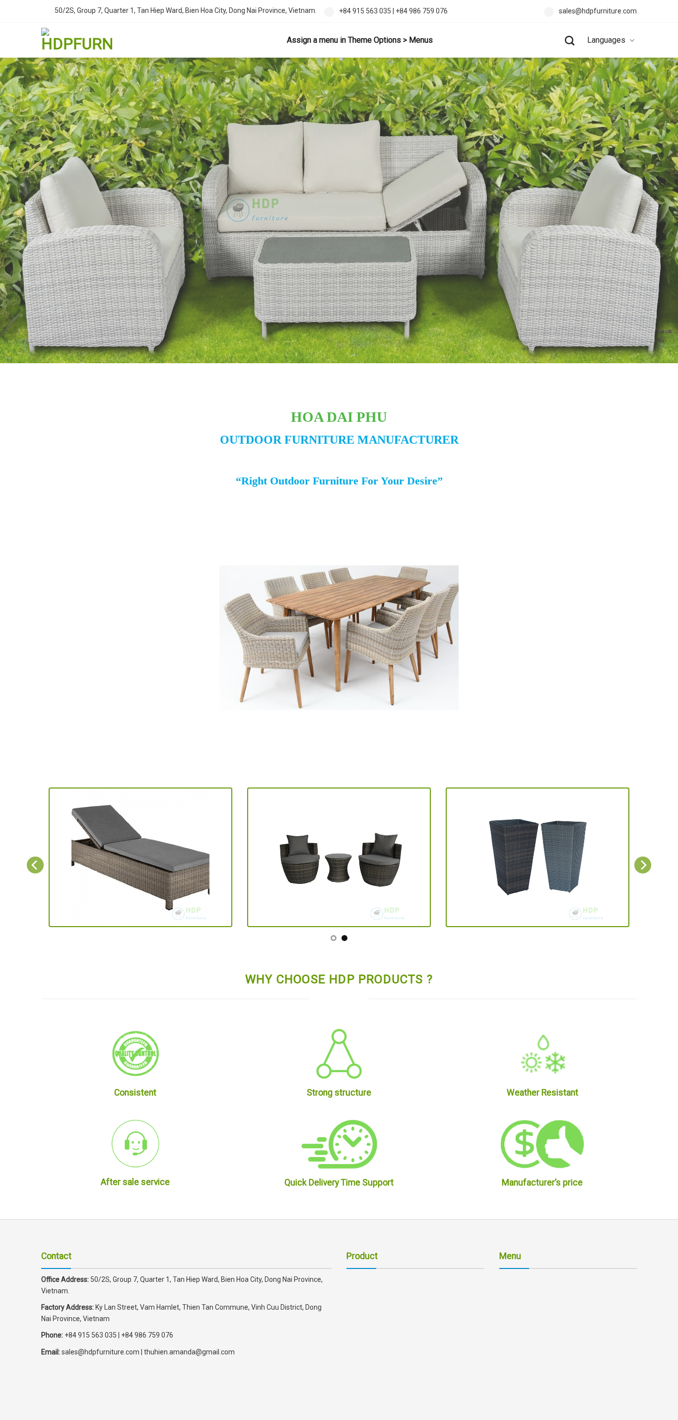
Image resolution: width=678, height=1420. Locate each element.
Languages (606, 40)
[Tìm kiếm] (569, 40)
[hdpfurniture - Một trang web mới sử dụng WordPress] (90, 40)
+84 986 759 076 (422, 11)
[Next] (643, 864)
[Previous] (35, 864)
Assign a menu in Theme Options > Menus (360, 40)
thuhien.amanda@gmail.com (189, 1352)
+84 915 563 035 (365, 11)
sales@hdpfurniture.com (598, 11)
